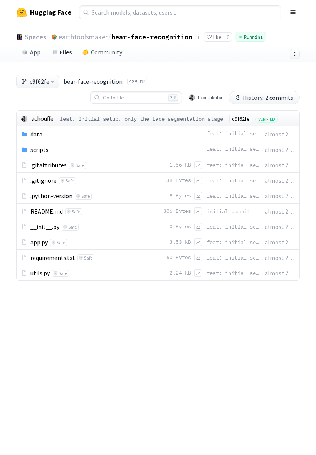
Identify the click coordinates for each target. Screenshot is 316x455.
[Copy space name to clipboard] (197, 37)
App (35, 52)
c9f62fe (39, 81)
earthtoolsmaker (83, 36)
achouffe (42, 118)
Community (106, 52)
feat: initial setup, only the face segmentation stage (141, 118)
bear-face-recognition (151, 36)
